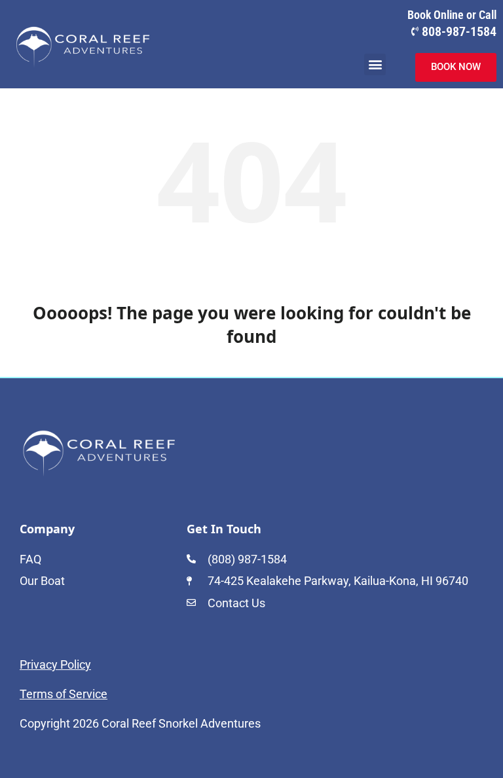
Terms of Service (63, 694)
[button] (375, 64)
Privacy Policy (55, 664)
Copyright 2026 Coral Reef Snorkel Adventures (140, 723)
